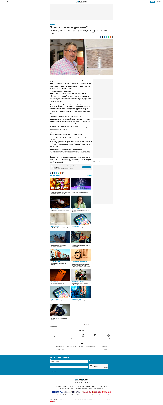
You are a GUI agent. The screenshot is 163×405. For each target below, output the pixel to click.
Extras (105, 386)
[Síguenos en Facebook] (73, 382)
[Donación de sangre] (69, 336)
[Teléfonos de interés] (54, 336)
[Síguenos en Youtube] (77, 382)
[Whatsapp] (108, 37)
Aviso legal (61, 388)
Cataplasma (105, 349)
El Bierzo (65, 386)
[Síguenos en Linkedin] (81, 382)
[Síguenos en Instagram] (79, 382)
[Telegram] (106, 37)
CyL (75, 386)
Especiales (88, 386)
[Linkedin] (104, 37)
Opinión (100, 386)
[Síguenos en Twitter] (75, 382)
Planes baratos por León (71, 346)
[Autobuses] (95, 336)
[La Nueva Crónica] (81, 380)
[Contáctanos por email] (88, 382)
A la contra (81, 346)
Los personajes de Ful (60, 349)
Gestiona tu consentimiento (98, 388)
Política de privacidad (69, 388)
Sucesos (71, 386)
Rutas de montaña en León (91, 346)
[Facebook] (100, 37)
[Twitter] (102, 37)
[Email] (112, 37)
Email (51, 365)
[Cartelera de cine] (83, 336)
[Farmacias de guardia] (108, 336)
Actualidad (58, 386)
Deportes (94, 386)
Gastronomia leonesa (60, 346)
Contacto (90, 388)
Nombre (51, 359)
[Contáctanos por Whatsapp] (84, 382)
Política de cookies (77, 388)
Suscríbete (53, 371)
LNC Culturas (52, 24)
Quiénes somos (84, 388)
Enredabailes (104, 346)
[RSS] (90, 382)
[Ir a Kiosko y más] (86, 382)
